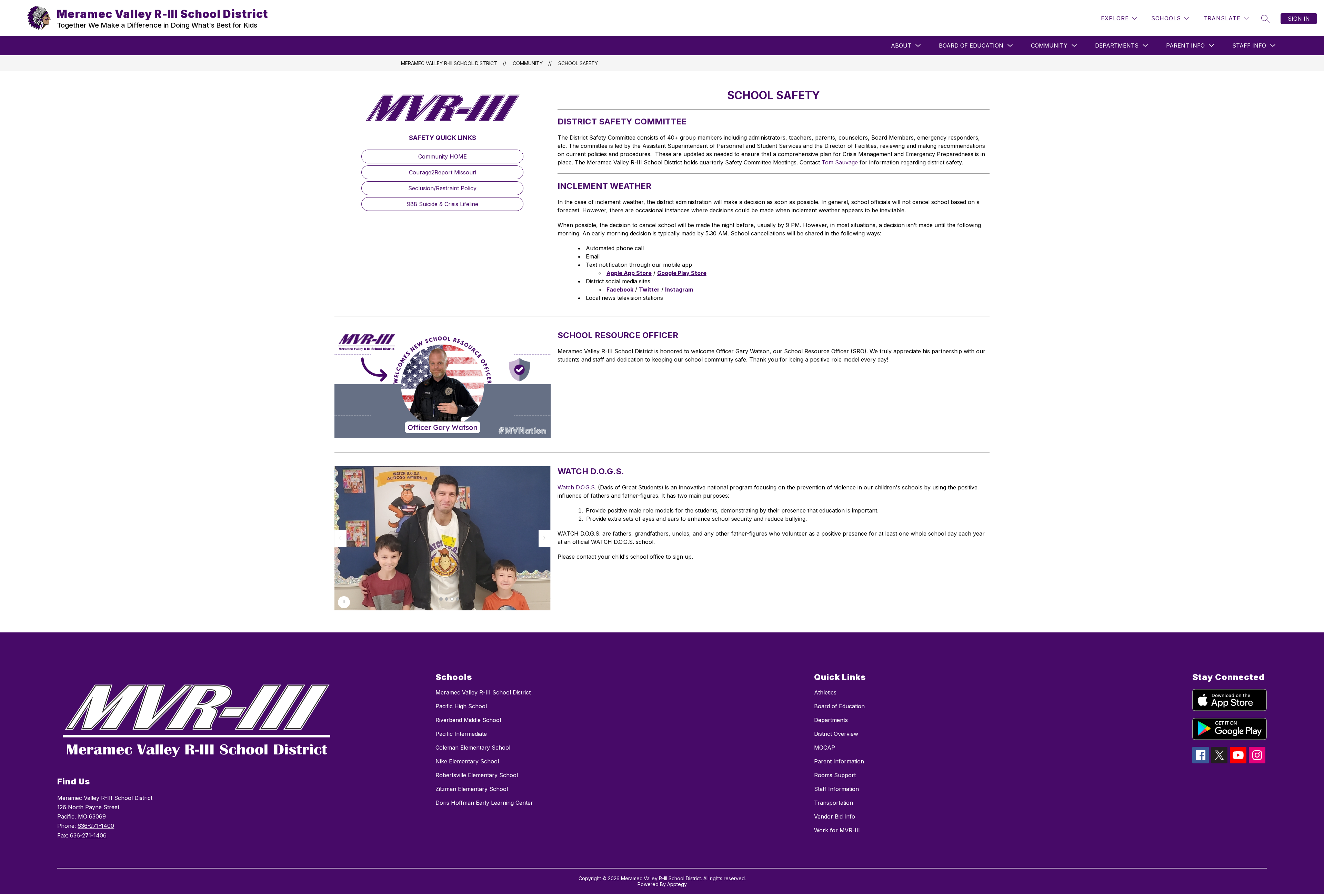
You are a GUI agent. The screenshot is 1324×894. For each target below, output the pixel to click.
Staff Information (836, 788)
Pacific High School (461, 706)
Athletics (825, 692)
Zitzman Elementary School (471, 788)
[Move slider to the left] (340, 538)
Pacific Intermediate (461, 733)
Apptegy (677, 884)
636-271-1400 (96, 825)
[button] (441, 599)
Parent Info (1185, 45)
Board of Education (971, 45)
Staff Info (1249, 45)
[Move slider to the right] (545, 538)
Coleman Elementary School (472, 747)
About (901, 45)
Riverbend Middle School (468, 720)
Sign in (1299, 18)
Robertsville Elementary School (476, 775)
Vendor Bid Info (834, 816)
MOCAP (824, 747)
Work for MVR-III (837, 830)
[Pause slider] (344, 602)
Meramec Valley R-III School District (449, 63)
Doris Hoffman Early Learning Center (484, 802)
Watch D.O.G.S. (577, 487)
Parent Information (839, 761)
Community (1049, 45)
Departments (1117, 45)
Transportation (833, 802)
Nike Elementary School (467, 761)
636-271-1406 (88, 835)
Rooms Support (835, 775)
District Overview (836, 733)
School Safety (578, 63)
